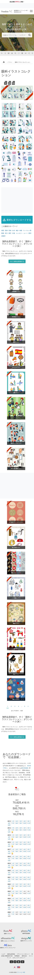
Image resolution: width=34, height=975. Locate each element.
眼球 (30, 233)
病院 (2, 230)
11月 (28, 823)
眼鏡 (2, 233)
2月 (17, 821)
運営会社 (24, 956)
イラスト (9, 62)
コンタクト (19, 233)
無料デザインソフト (26, 941)
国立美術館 (25, 768)
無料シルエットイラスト (8, 941)
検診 (17, 230)
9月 (21, 823)
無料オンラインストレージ (7, 947)
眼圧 (10, 233)
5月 (29, 821)
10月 (24, 823)
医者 (10, 230)
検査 (20, 230)
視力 (6, 233)
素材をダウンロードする (19, 219)
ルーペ (26, 233)
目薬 (13, 233)
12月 (9, 825)
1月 (13, 821)
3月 (21, 821)
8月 (17, 823)
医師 (6, 230)
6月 (9, 823)
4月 (25, 821)
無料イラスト (8, 933)
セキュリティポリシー (19, 958)
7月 (13, 823)
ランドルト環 (27, 230)
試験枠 (3, 236)
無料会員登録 (11, 954)
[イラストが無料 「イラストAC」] (6, 11)
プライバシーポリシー (23, 954)
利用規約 (17, 956)
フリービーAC (21, 972)
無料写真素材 (26, 933)
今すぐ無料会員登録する (17, 261)
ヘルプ (3, 954)
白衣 (13, 230)
